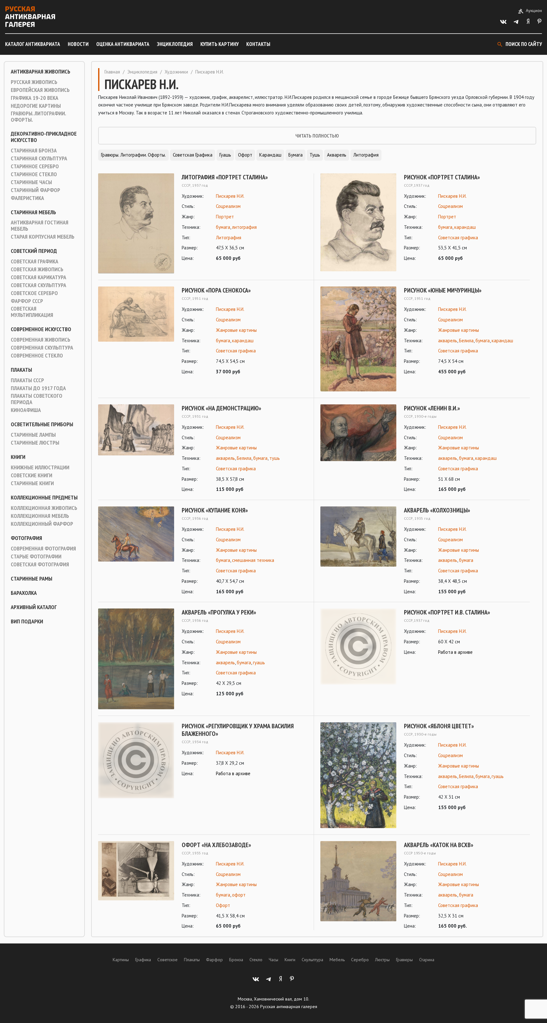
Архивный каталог (34, 607)
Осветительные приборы (42, 424)
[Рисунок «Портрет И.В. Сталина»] (358, 646)
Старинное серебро (35, 166)
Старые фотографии (36, 556)
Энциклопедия (175, 44)
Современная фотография (43, 548)
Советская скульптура (38, 285)
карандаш (465, 227)
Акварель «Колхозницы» (437, 510)
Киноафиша (26, 410)
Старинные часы (31, 182)
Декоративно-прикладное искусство (44, 137)
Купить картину (219, 44)
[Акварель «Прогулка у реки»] (136, 658)
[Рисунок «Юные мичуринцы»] (358, 338)
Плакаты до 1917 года (38, 388)
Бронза (236, 959)
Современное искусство (41, 329)
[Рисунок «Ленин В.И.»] (358, 448)
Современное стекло (37, 355)
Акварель (336, 155)
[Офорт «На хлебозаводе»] (136, 885)
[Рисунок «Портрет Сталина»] (358, 222)
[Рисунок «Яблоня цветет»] (358, 775)
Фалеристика (27, 198)
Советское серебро (34, 293)
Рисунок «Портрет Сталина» (442, 177)
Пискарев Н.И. (230, 196)
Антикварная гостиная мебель (39, 225)
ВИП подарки (27, 621)
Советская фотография (40, 564)
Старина (426, 959)
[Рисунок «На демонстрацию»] (136, 448)
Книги (18, 457)
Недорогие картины (36, 106)
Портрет (225, 217)
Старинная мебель (33, 212)
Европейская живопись (40, 90)
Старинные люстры (35, 443)
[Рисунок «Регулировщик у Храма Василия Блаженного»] (136, 760)
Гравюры (404, 959)
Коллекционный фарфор (42, 524)
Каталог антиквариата (32, 44)
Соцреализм (228, 206)
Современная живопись (40, 340)
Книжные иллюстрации (40, 467)
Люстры (382, 959)
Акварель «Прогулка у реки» (219, 612)
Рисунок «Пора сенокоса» (216, 290)
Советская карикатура (38, 277)
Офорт (245, 155)
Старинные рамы (31, 579)
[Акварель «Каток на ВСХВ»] (358, 885)
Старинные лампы (33, 435)
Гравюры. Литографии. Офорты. (38, 116)
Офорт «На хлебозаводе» (216, 845)
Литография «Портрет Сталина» (225, 177)
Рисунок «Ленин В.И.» (432, 408)
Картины (121, 959)
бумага (223, 227)
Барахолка (24, 593)
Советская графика (34, 261)
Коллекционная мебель (40, 516)
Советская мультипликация (32, 312)
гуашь (259, 662)
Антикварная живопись (40, 71)
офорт (239, 895)
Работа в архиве (455, 652)
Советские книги (31, 475)
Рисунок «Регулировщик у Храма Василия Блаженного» (238, 729)
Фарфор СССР (27, 301)
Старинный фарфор (35, 190)
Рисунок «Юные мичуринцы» (442, 290)
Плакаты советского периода (36, 399)
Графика (143, 959)
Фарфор (214, 959)
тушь (274, 458)
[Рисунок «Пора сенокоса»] (136, 331)
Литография (366, 155)
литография (244, 227)
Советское (167, 959)
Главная (112, 72)
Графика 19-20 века (34, 98)
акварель (447, 341)
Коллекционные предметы (44, 497)
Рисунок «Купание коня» (215, 510)
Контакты (258, 44)
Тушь (315, 155)
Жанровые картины (236, 330)
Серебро (360, 959)
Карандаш (270, 155)
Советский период (34, 251)
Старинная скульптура (39, 158)
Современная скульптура (42, 347)
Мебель (337, 959)
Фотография (26, 538)
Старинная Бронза (34, 150)
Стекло (255, 959)
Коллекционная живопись (44, 508)
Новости (78, 44)
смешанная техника (253, 560)
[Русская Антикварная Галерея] (30, 16)
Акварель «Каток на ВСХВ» (438, 845)
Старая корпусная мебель (42, 237)
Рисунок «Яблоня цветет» (439, 726)
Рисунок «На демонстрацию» (221, 408)
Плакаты (21, 370)
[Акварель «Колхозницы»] (358, 550)
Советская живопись (37, 269)
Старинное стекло (34, 174)
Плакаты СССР (27, 380)
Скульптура (312, 959)
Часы (273, 959)
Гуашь (225, 155)
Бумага (295, 155)
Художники (176, 72)
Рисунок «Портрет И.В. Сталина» (447, 612)
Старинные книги (32, 483)
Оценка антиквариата (122, 44)
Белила (466, 341)
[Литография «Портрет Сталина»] (136, 223)
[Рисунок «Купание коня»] (136, 550)
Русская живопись (34, 82)
